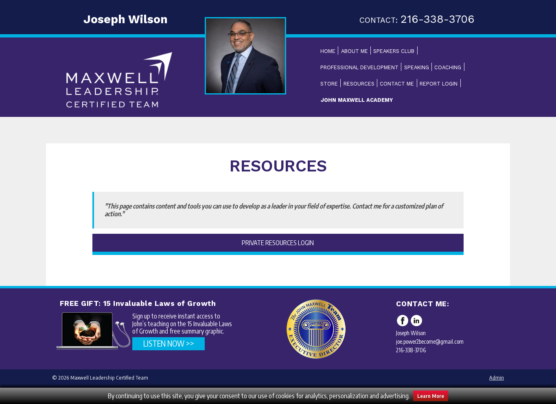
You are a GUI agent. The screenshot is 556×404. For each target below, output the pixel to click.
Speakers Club (393, 51)
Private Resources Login (278, 243)
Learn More (430, 396)
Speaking (416, 67)
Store (329, 84)
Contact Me (397, 84)
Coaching (447, 67)
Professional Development (359, 67)
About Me (354, 51)
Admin (496, 377)
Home (327, 51)
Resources (359, 84)
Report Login (438, 84)
